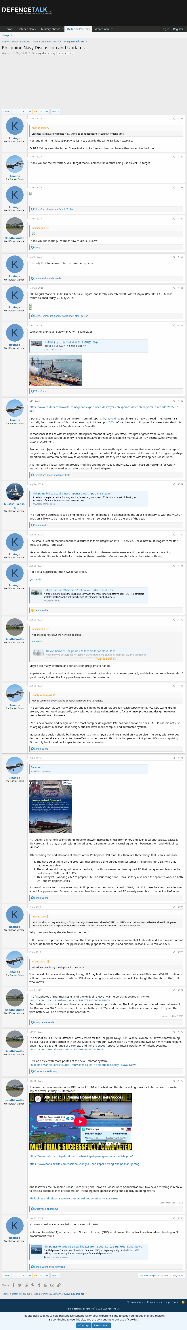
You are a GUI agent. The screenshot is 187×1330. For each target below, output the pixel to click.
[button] (62, 29)
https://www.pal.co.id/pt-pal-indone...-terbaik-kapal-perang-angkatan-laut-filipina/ (81, 1156)
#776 (180, 952)
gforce (7, 53)
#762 (180, 156)
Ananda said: (39, 127)
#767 (180, 325)
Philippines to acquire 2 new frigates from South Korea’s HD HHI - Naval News (93, 1246)
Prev (7, 111)
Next (54, 111)
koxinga (14, 138)
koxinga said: (39, 227)
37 (24, 111)
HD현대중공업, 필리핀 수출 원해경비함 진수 (71, 342)
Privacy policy (154, 1302)
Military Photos (50, 29)
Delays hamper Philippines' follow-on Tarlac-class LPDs (78, 590)
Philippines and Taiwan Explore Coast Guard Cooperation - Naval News (73, 1198)
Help (167, 1302)
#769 (180, 484)
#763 (180, 187)
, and (53, 209)
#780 (180, 1218)
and (47, 278)
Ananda (14, 176)
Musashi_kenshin (15, 505)
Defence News (27, 29)
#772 (180, 619)
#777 (180, 990)
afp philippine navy (45, 53)
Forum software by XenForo (93, 1308)
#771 (180, 565)
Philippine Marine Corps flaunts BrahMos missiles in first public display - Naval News (82, 1064)
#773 (180, 685)
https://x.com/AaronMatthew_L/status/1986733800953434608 (69, 1000)
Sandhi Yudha (14, 238)
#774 (180, 758)
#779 (180, 1080)
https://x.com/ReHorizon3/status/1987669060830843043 (66, 1049)
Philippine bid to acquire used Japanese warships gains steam (71, 493)
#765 (180, 256)
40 (41, 111)
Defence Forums (78, 29)
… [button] (19, 111)
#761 (180, 118)
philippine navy (66, 53)
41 (46, 111)
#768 (180, 400)
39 (35, 111)
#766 (180, 287)
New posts (7, 35)
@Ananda (35, 579)
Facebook (37, 767)
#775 (180, 907)
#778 (180, 1031)
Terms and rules (135, 1302)
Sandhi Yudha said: (42, 695)
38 (29, 111)
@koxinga (114, 418)
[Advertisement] (93, 83)
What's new (102, 29)
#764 (180, 218)
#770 (180, 534)
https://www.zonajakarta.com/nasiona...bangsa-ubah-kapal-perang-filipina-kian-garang (84, 1164)
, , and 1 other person (61, 315)
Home (8, 29)
